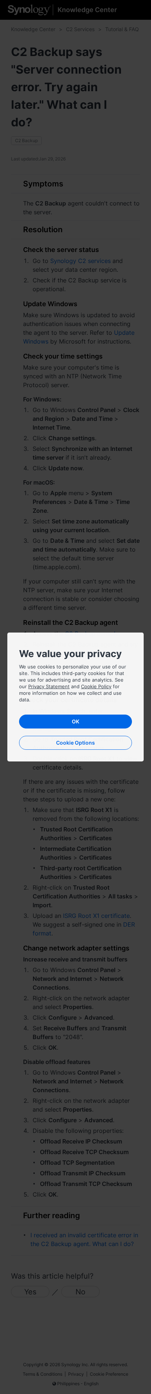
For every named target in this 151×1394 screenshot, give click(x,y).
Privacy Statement (49, 686)
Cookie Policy (96, 686)
